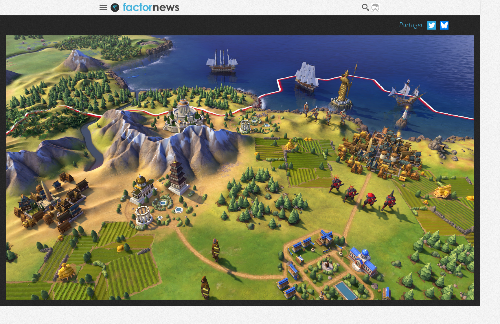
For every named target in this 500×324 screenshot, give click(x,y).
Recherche (365, 7)
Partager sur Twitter (431, 25)
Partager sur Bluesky (444, 25)
